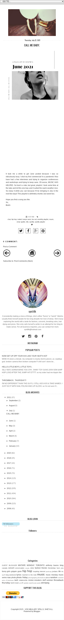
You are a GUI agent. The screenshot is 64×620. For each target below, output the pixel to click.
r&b (27, 222)
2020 (9, 453)
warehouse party (34, 583)
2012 (9, 488)
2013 (9, 483)
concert (11, 568)
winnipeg (45, 583)
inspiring (36, 571)
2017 (9, 463)
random (53, 577)
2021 (9, 397)
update (26, 583)
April (11, 431)
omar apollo (21, 222)
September (13, 401)
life (59, 571)
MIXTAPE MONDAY (26, 565)
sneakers (38, 580)
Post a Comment (10, 247)
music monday (52, 575)
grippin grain (16, 571)
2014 (9, 478)
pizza (48, 577)
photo (13, 577)
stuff (44, 580)
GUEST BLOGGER (9, 565)
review (31, 580)
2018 (9, 458)
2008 (9, 509)
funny (4, 571)
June (11, 421)
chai (9, 219)
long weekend (11, 575)
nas (9, 577)
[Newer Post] (6, 256)
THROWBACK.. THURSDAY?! (14, 380)
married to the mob (29, 575)
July (10, 411)
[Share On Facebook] (28, 230)
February (12, 441)
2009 (9, 503)
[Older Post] (57, 256)
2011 (9, 493)
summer (49, 580)
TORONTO (40, 565)
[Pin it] (43, 230)
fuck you (60, 568)
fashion (38, 568)
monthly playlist (42, 219)
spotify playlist (40, 222)
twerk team (15, 583)
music (51, 219)
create (27, 568)
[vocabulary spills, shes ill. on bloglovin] (11, 526)
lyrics (19, 574)
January (12, 446)
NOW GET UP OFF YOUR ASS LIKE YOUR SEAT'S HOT (24, 356)
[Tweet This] (20, 230)
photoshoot (41, 577)
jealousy (49, 571)
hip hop (14, 219)
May (10, 426)
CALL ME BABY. (12, 414)
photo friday (22, 577)
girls (8, 571)
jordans (55, 571)
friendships (52, 568)
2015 (9, 473)
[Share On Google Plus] (35, 230)
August (12, 406)
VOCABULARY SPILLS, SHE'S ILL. (39, 609)
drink (32, 568)
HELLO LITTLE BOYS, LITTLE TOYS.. (17, 367)
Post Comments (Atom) (23, 261)
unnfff (21, 583)
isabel (20, 219)
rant (16, 580)
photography (32, 577)
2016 (9, 468)
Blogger (37, 611)
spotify (31, 222)
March (11, 436)
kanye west (27, 219)
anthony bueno (52, 565)
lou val (34, 219)
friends (44, 568)
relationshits (23, 580)
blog (61, 565)
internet (42, 571)
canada (4, 568)
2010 (9, 498)
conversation (19, 568)
